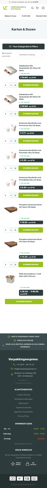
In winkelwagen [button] (30, 85)
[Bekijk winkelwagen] (37, 8)
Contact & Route (23, 395)
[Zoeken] (32, 8)
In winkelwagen (24, 301)
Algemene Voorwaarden (23, 412)
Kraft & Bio (26, 16)
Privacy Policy (23, 416)
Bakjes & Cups (10, 16)
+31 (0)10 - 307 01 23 (25, 364)
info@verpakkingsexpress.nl (25, 369)
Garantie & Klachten (23, 408)
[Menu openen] (43, 8)
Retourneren (23, 403)
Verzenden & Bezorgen (23, 399)
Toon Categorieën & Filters (25, 46)
